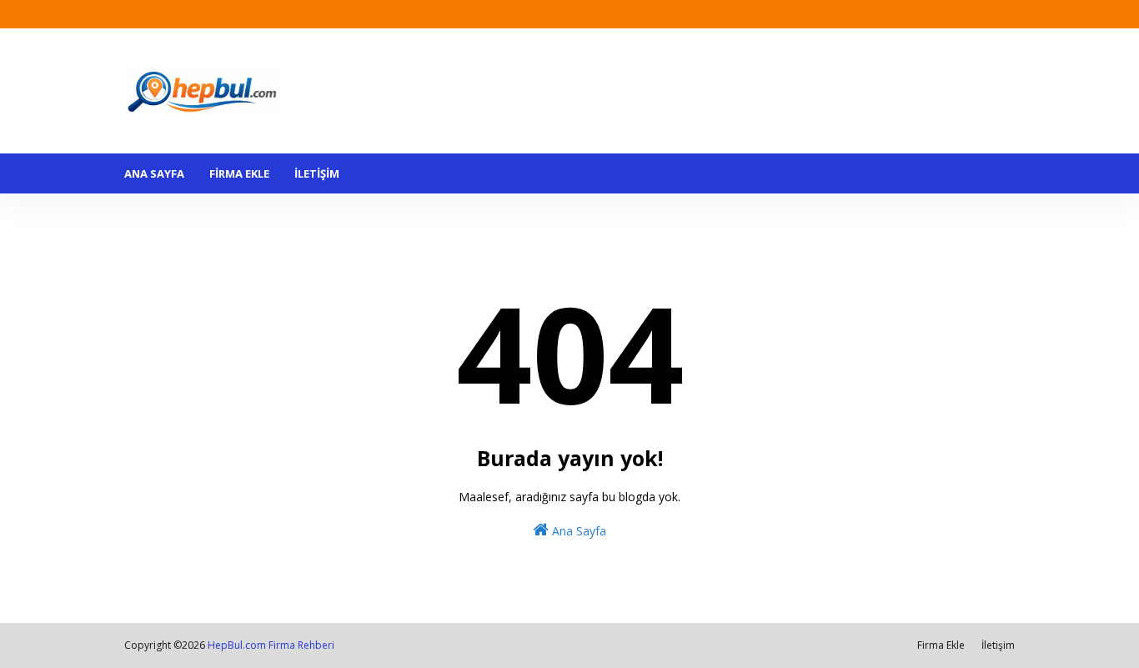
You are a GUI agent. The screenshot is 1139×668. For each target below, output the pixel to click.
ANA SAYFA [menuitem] (154, 173)
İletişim (998, 645)
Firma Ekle (941, 645)
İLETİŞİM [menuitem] (316, 173)
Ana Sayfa (577, 531)
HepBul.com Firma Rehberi (271, 645)
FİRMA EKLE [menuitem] (239, 173)
